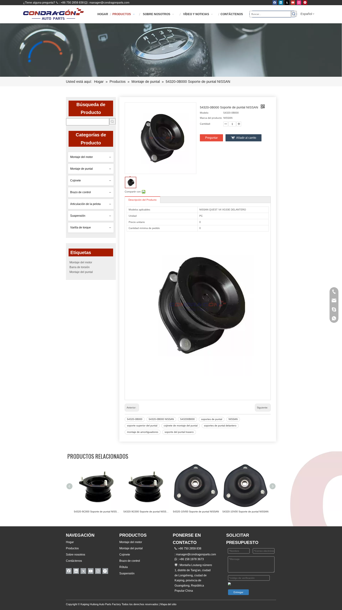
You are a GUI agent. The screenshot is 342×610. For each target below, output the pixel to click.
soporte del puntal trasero (179, 432)
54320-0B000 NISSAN (161, 419)
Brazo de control (80, 192)
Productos (72, 548)
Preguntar (211, 137)
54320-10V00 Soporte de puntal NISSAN (146, 511)
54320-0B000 (134, 419)
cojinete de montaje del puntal (181, 425)
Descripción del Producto (142, 199)
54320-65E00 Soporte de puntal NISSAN (245, 511)
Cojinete (75, 180)
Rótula (123, 567)
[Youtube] (293, 2)
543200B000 (187, 419)
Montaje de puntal (81, 168)
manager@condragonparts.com (109, 2)
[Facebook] (275, 2)
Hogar (70, 542)
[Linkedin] (281, 2)
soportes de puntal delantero (220, 425)
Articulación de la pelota (85, 203)
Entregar (238, 592)
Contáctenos (74, 560)
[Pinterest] (305, 2)
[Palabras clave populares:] (294, 14)
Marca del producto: (211, 117)
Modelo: (204, 112)
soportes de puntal (211, 419)
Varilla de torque (80, 227)
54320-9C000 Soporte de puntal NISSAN (97, 511)
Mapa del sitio (168, 604)
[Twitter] (287, 2)
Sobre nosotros (75, 554)
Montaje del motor (81, 156)
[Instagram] (299, 2)
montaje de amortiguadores (142, 432)
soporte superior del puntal (142, 425)
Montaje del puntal (81, 271)
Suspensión (77, 215)
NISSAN (233, 419)
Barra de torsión (79, 267)
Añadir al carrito (246, 137)
